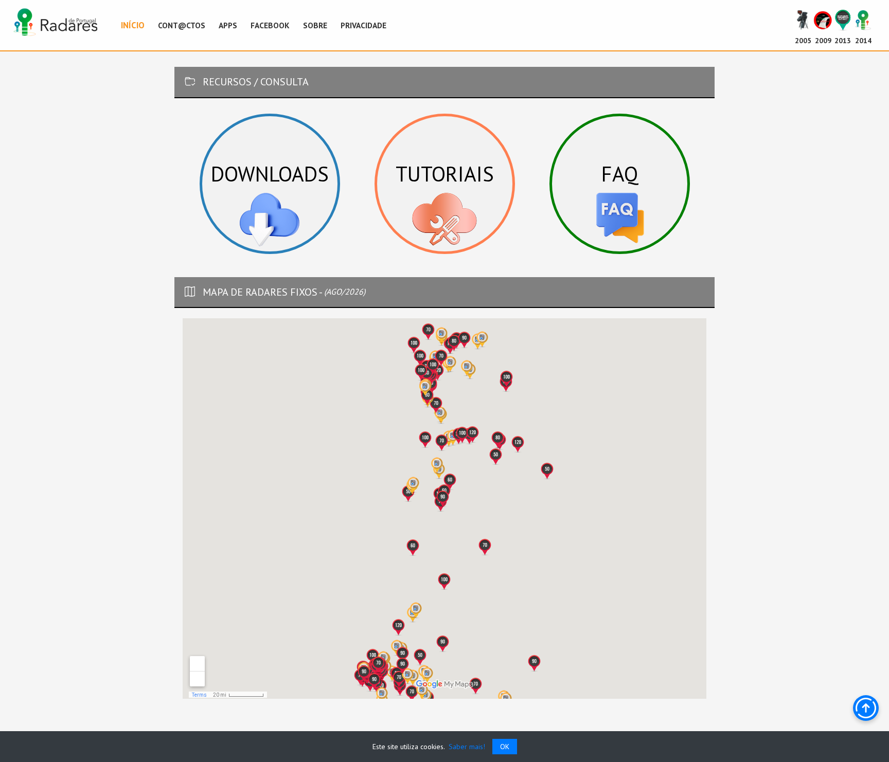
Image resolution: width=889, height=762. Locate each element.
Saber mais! (466, 746)
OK (504, 746)
